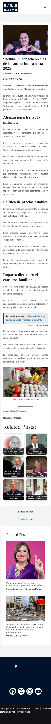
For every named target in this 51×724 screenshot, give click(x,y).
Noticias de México (12, 418)
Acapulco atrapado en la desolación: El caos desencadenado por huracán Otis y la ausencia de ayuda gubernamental (24, 628)
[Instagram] (29, 691)
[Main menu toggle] (45, 7)
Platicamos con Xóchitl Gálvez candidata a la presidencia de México (25, 584)
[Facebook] (12, 691)
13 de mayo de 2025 (12, 79)
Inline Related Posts (42, 325)
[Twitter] (21, 691)
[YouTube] (38, 691)
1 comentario (11, 589)
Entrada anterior (25, 512)
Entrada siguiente (26, 519)
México (8, 74)
